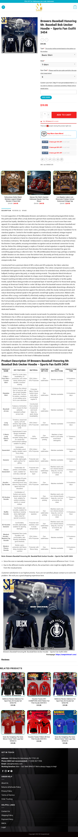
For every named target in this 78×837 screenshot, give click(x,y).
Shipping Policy (7, 815)
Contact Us (5, 811)
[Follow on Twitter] (9, 771)
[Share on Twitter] (50, 159)
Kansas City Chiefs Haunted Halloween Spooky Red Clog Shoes (39, 199)
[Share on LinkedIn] (61, 159)
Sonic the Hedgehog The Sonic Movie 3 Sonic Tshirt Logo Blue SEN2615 (65, 739)
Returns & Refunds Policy (11, 787)
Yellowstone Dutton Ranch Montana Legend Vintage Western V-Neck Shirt (13, 199)
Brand (24, 211)
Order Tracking (6, 799)
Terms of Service (8, 795)
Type (42, 48)
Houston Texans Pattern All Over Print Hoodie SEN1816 (39, 738)
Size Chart (44, 70)
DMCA (3, 823)
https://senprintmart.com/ (66, 654)
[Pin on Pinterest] (58, 159)
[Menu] (3, 7)
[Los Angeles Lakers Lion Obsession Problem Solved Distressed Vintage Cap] (65, 183)
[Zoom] (4, 51)
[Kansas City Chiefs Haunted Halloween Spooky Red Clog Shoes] (39, 183)
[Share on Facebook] (46, 159)
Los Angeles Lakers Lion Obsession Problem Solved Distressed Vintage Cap (65, 199)
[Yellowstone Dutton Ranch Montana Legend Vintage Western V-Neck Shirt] (13, 183)
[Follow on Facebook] (3, 771)
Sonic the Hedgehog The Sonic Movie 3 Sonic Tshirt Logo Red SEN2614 (13, 739)
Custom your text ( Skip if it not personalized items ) (57, 83)
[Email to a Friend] (54, 159)
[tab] (6, 210)
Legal (3, 827)
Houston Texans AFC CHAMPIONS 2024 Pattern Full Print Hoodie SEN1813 (39, 701)
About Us (4, 783)
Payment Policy (7, 819)
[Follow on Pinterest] (11, 771)
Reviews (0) (16, 211)
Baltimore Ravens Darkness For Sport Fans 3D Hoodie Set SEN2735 (12, 701)
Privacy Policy (6, 791)
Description (6, 211)
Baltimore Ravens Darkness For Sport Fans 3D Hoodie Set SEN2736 (65, 701)
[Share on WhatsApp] (42, 159)
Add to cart (64, 114)
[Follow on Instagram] (6, 771)
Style (42, 61)
